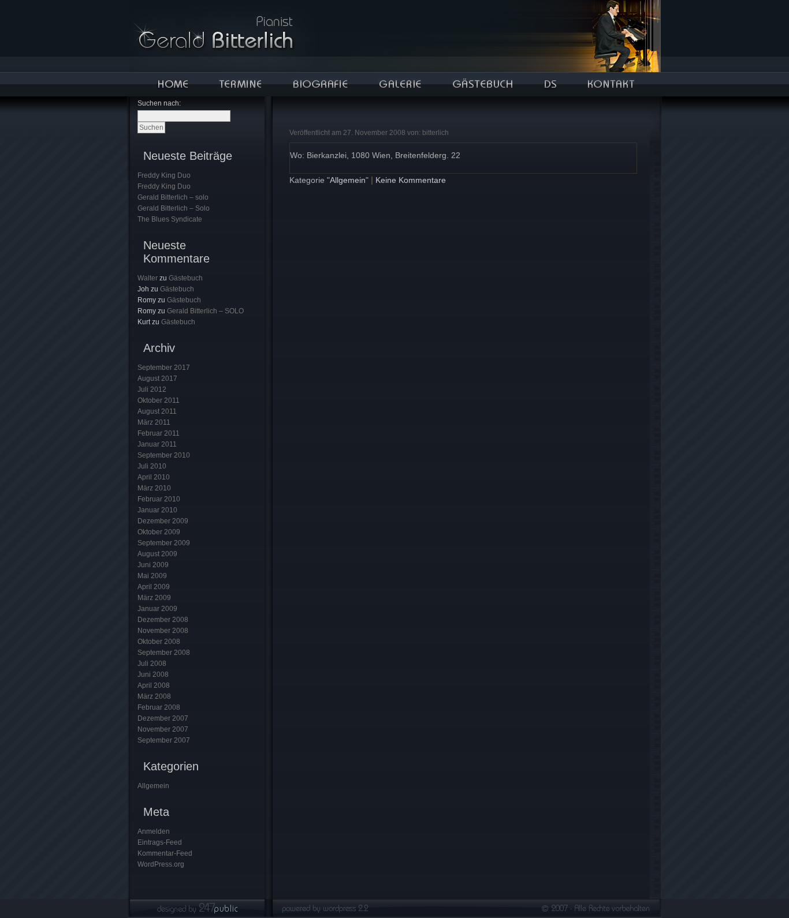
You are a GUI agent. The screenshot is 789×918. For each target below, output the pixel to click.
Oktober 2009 (158, 532)
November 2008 (162, 631)
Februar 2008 (158, 707)
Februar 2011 (158, 433)
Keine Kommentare (410, 180)
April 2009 (153, 587)
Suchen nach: (159, 103)
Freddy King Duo (164, 175)
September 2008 (163, 653)
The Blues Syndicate (169, 219)
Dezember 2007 (162, 718)
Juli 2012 (151, 389)
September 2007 (163, 740)
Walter (147, 278)
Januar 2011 (157, 444)
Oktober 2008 (158, 642)
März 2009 (154, 598)
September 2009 (163, 543)
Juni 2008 (153, 674)
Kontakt (610, 83)
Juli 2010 (151, 466)
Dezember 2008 (162, 620)
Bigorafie (320, 83)
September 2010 (163, 455)
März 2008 (154, 696)
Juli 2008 (151, 664)
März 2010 (154, 488)
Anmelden (153, 831)
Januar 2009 (157, 609)
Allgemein (153, 786)
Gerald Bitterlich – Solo (173, 208)
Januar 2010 (157, 510)
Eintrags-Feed (159, 842)
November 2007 (162, 729)
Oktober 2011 (158, 400)
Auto (550, 83)
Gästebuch (482, 83)
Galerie (399, 83)
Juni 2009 (153, 565)
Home (172, 83)
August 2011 (157, 411)
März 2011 (153, 422)
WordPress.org (160, 864)
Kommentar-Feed (164, 853)
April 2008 (153, 685)
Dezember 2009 (162, 521)
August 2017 (157, 378)
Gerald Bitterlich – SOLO (205, 311)
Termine (239, 83)
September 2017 (163, 368)
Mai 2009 (152, 576)
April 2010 (153, 477)
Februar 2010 (158, 499)
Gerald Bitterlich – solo (173, 197)
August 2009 (157, 554)
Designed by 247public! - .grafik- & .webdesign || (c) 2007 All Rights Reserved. (395, 911)
